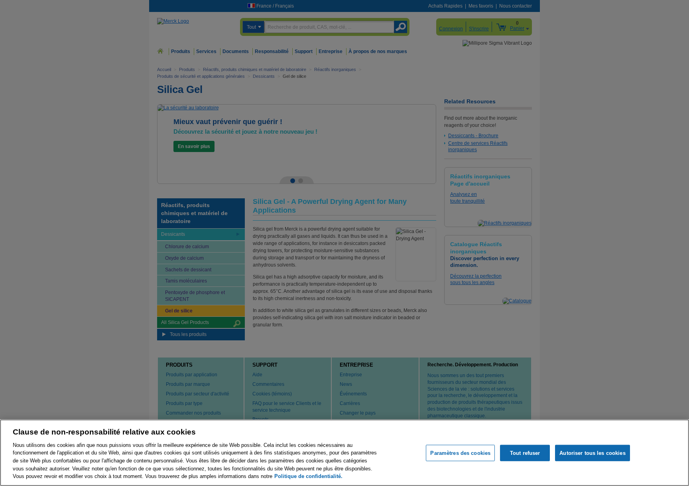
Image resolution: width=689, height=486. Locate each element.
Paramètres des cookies (460, 453)
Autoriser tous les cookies (592, 453)
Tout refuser (525, 453)
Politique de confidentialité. (308, 476)
